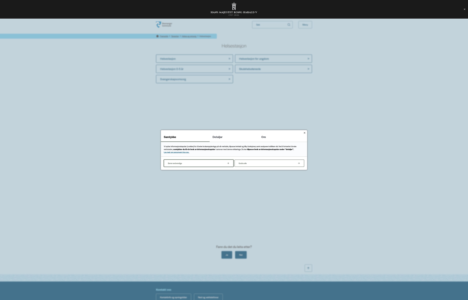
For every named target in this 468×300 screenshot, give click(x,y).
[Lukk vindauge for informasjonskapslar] (304, 133)
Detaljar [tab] (218, 137)
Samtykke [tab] (170, 137)
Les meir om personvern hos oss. (177, 152)
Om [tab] (263, 137)
